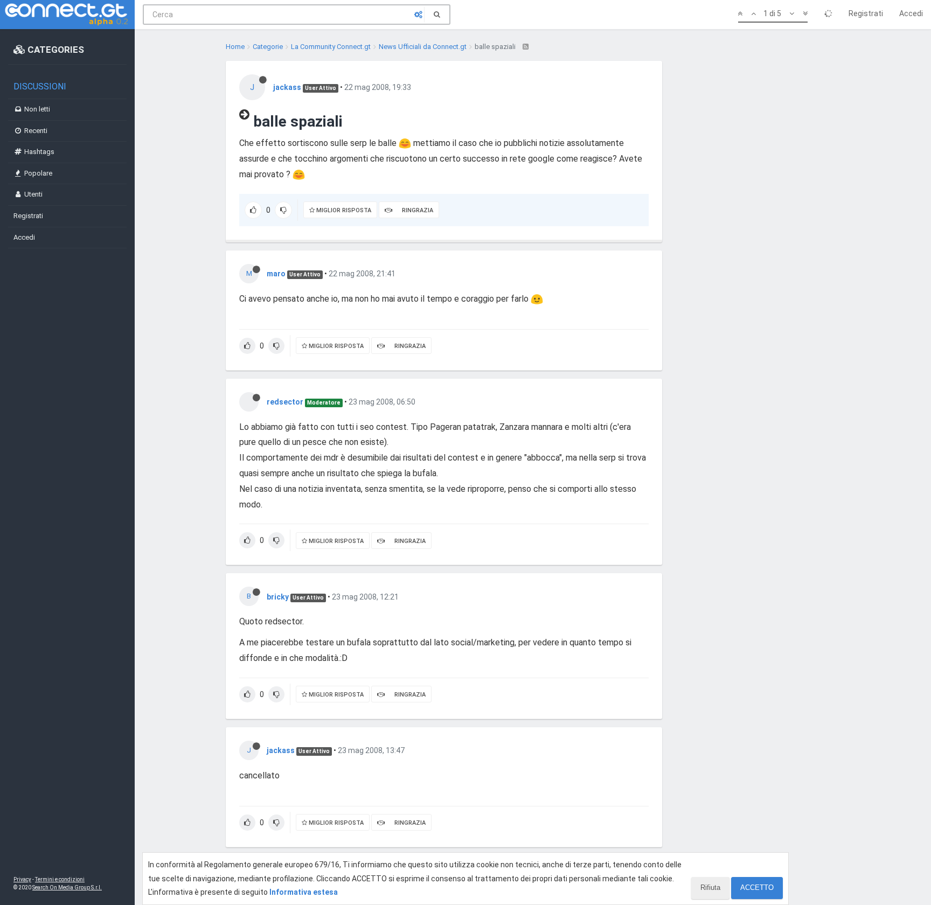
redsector (285, 402)
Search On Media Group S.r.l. (67, 887)
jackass (287, 87)
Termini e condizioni (60, 879)
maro (276, 273)
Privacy (22, 879)
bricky (278, 597)
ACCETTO (757, 887)
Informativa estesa (303, 892)
